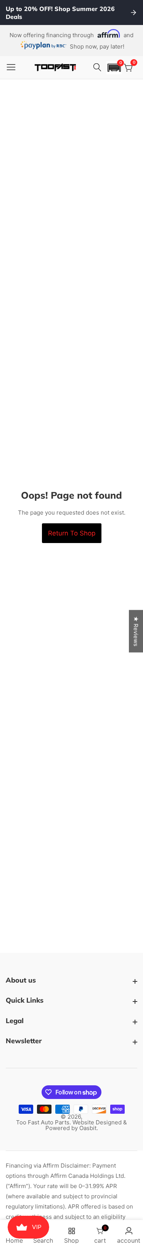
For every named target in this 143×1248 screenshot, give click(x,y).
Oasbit (87, 1128)
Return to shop (71, 533)
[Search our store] (98, 67)
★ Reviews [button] (136, 631)
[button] (114, 67)
